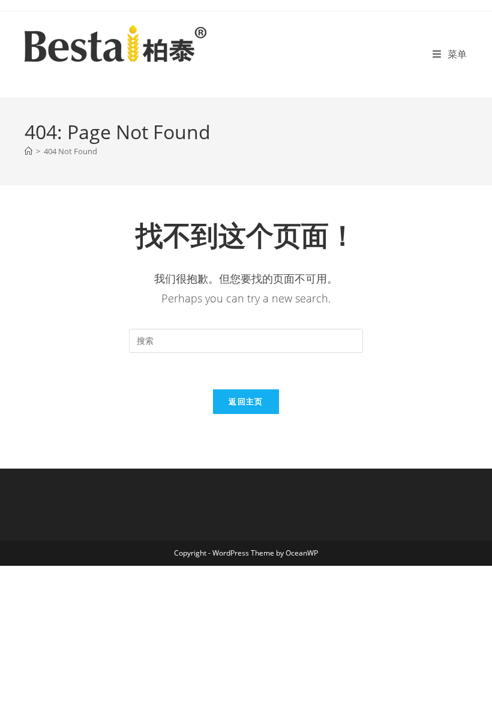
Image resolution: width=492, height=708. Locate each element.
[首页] (28, 151)
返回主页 (246, 401)
